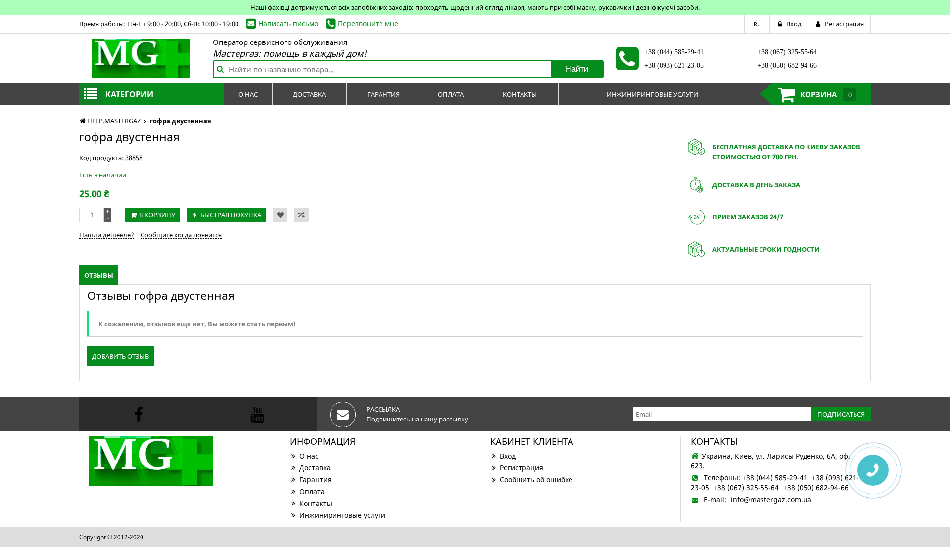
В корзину (157, 214)
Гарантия (315, 479)
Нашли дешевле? (106, 234)
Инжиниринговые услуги (342, 515)
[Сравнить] (301, 215)
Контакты (315, 503)
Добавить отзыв (120, 356)
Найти (577, 69)
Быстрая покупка (230, 214)
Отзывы (98, 275)
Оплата (312, 491)
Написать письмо (288, 23)
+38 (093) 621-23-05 (674, 65)
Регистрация (521, 467)
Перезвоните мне (368, 23)
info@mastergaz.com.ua (771, 499)
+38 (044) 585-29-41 (674, 52)
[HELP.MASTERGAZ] (141, 58)
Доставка (315, 467)
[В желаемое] (280, 215)
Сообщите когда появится (181, 234)
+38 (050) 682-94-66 (787, 65)
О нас (309, 456)
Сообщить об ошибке (536, 479)
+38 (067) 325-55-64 (787, 52)
